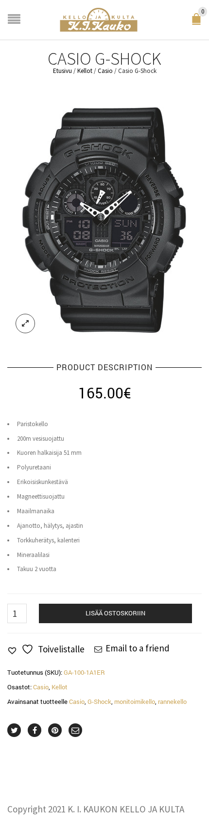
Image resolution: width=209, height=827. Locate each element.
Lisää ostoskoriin (115, 613)
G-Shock (99, 701)
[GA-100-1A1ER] (104, 219)
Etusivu (62, 71)
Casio (105, 71)
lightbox (25, 323)
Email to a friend (137, 648)
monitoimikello (134, 701)
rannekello (172, 701)
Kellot (84, 71)
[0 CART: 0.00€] (198, 22)
